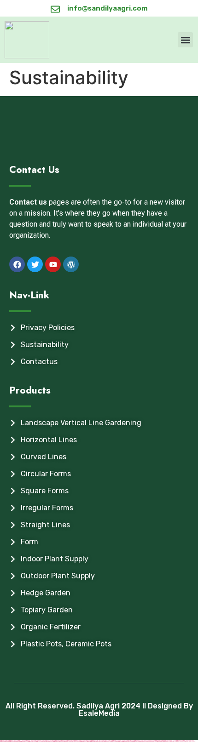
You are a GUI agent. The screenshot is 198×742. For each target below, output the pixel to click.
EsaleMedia (99, 713)
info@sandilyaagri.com (107, 8)
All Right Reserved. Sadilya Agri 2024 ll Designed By (99, 706)
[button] (185, 39)
